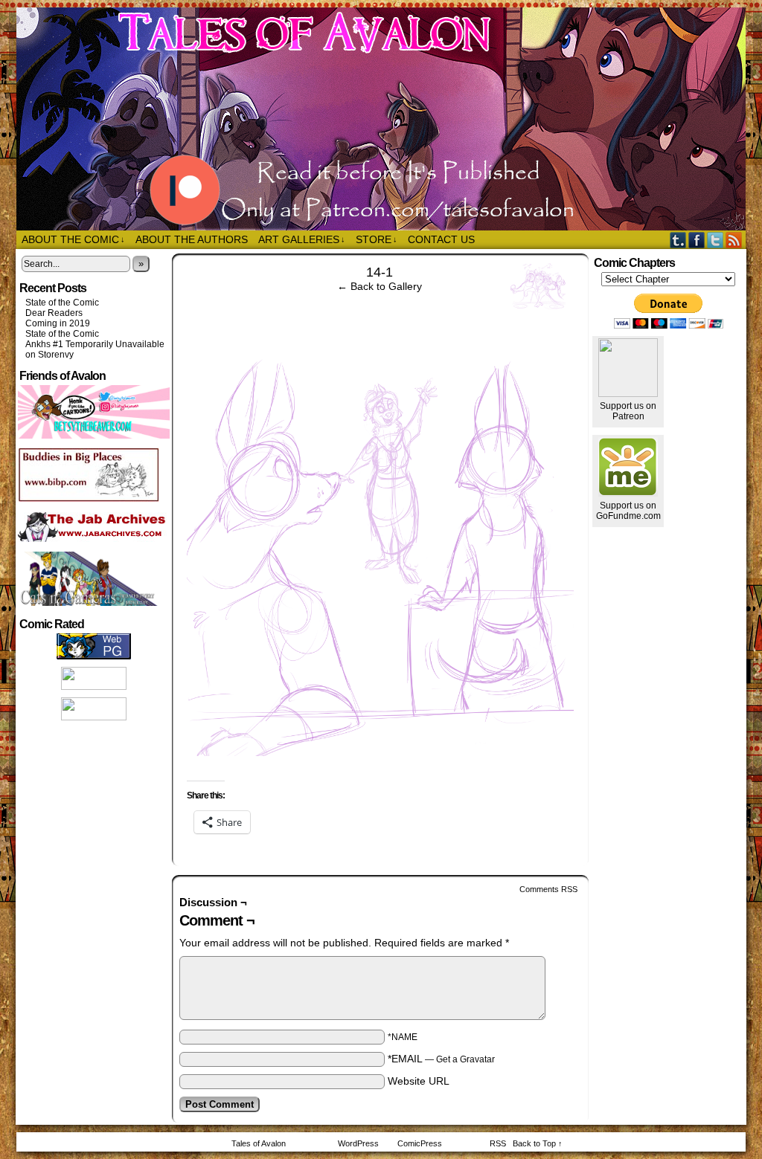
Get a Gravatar (465, 1059)
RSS (734, 239)
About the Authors (191, 239)
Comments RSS (548, 889)
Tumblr (678, 239)
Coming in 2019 (57, 323)
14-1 (379, 272)
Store (376, 239)
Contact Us (441, 239)
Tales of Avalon (388, 118)
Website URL (418, 1081)
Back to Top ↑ (538, 1143)
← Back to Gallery (379, 286)
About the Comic (73, 239)
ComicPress (419, 1143)
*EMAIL (441, 1059)
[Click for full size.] (380, 752)
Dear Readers (54, 313)
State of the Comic (62, 302)
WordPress (358, 1143)
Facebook (697, 239)
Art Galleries (301, 239)
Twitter (715, 239)
